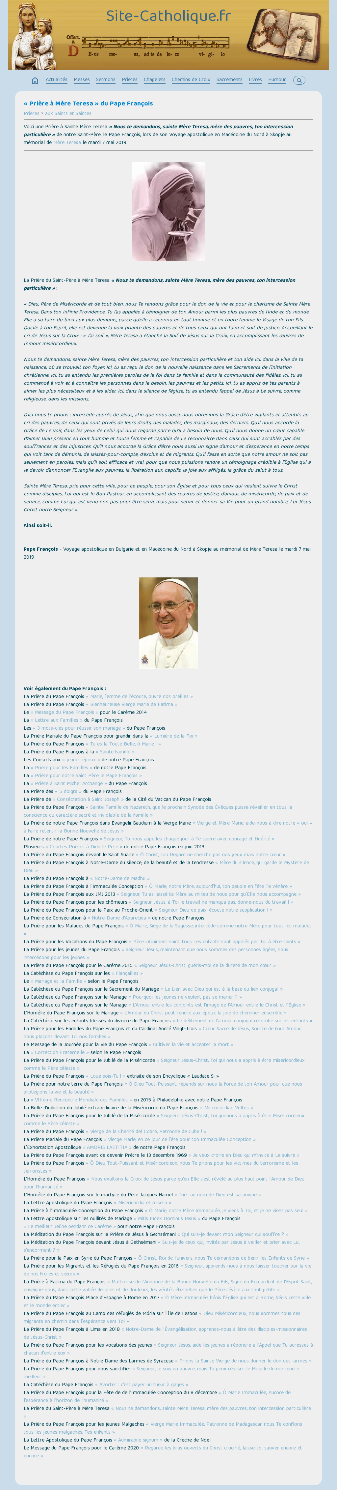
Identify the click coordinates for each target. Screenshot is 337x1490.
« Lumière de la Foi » (173, 736)
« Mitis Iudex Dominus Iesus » (167, 1219)
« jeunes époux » (81, 760)
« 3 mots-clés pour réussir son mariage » (79, 728)
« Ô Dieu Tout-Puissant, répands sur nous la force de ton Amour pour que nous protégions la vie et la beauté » (163, 1088)
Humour (277, 80)
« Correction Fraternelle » (60, 1053)
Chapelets (155, 80)
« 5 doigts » (68, 792)
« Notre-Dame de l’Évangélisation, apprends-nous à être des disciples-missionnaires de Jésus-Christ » (165, 1333)
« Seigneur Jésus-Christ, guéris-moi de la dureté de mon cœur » (205, 966)
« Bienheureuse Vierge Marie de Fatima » (131, 705)
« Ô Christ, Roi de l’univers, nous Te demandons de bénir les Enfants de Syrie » (221, 1258)
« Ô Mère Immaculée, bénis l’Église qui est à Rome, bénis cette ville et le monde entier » (167, 1302)
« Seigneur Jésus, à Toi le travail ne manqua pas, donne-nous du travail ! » (211, 902)
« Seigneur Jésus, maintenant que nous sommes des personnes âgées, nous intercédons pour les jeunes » (156, 954)
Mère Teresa (67, 143)
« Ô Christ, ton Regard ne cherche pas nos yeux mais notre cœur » (210, 855)
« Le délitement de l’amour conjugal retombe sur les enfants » (242, 1021)
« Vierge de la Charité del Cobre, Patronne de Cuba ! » (146, 1132)
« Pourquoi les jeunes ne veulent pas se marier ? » (185, 997)
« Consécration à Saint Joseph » (88, 799)
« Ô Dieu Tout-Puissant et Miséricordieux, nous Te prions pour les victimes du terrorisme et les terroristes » (161, 1167)
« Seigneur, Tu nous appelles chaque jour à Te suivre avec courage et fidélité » (187, 839)
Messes (82, 80)
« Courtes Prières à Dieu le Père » (83, 847)
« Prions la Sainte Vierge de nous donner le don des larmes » (243, 1361)
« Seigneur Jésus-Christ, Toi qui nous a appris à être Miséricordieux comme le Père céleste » (164, 1120)
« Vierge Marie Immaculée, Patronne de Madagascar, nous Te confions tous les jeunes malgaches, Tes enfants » (163, 1428)
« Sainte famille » (115, 752)
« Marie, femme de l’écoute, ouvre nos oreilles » (139, 697)
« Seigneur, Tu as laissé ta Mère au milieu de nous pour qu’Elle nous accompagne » (209, 894)
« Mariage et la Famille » (58, 981)
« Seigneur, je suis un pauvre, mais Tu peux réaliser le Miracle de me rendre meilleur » (161, 1373)
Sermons (106, 80)
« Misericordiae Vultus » (226, 1108)
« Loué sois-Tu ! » (105, 1076)
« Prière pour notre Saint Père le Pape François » (86, 776)
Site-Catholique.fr (168, 17)
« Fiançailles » (127, 974)
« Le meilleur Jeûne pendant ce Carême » (70, 1227)
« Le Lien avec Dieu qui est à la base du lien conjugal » (222, 989)
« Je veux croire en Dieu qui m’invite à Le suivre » (244, 1155)
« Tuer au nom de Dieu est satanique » (217, 1195)
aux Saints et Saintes (68, 114)
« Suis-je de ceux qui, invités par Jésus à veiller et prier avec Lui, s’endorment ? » (162, 1246)
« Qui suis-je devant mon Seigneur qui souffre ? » (232, 1235)
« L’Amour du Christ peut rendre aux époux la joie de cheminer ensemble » (203, 1013)
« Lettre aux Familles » (57, 720)
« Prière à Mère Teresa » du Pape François (88, 104)
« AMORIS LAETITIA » (107, 1148)
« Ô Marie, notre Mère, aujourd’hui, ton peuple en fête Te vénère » (218, 886)
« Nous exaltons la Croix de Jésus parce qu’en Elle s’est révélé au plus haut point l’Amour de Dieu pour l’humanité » (164, 1183)
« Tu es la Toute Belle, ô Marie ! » (123, 744)
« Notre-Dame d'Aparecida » (119, 918)
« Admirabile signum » (138, 1440)
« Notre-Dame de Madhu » (120, 879)
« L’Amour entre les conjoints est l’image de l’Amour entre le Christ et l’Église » (216, 1005)
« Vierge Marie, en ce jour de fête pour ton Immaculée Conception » (180, 1140)
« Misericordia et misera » (142, 1203)
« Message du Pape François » (64, 712)
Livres (255, 80)
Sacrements (230, 80)
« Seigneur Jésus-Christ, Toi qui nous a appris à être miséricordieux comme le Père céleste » (164, 1064)
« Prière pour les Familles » (61, 768)
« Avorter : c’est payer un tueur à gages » (141, 1385)
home (35, 80)
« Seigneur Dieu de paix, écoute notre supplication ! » (213, 910)
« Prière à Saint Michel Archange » (69, 784)
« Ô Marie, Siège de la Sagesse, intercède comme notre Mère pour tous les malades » (168, 930)
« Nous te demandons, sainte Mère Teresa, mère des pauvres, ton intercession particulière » (167, 1412)
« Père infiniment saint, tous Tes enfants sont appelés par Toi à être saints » (214, 942)
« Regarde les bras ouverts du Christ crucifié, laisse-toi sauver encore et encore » (163, 1452)
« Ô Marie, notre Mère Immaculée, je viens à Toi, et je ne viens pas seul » (226, 1211)
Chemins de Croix (191, 80)
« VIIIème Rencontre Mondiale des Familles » (81, 1100)
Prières (130, 80)
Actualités (56, 80)
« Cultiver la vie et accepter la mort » (191, 1045)
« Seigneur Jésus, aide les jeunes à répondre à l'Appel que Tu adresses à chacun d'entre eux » (168, 1349)
